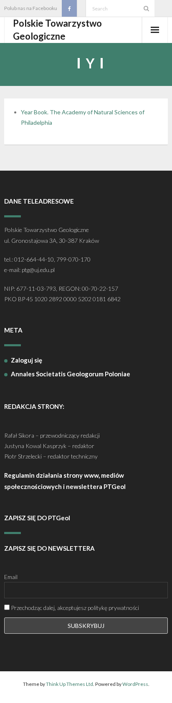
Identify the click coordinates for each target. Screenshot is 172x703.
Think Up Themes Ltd (69, 684)
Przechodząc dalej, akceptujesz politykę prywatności (74, 607)
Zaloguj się (26, 360)
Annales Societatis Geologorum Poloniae (70, 374)
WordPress (135, 684)
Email (11, 576)
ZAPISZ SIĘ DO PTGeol (37, 518)
